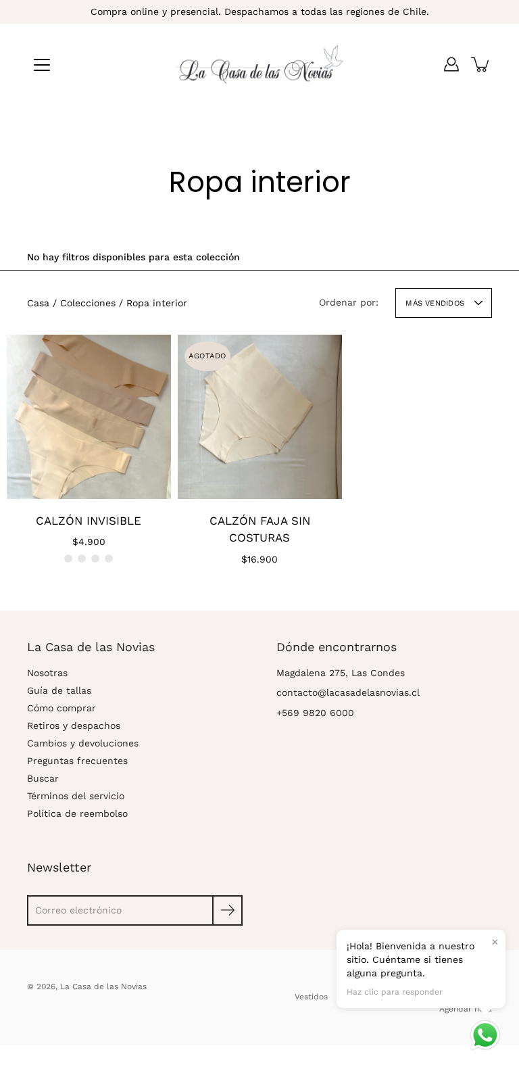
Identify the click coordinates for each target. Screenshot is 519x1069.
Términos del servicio (75, 795)
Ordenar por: (348, 302)
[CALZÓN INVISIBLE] (89, 417)
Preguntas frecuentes (77, 760)
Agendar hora (465, 1009)
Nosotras (47, 672)
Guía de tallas (59, 690)
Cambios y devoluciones (83, 743)
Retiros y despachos (73, 725)
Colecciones (88, 303)
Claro (68, 558)
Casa (38, 303)
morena (109, 558)
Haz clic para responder (395, 992)
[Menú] (42, 65)
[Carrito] (481, 64)
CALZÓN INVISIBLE (88, 520)
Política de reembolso (77, 813)
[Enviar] (227, 910)
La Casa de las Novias (103, 986)
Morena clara (95, 558)
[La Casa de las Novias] (259, 64)
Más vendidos (434, 303)
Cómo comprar (61, 708)
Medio (82, 558)
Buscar (43, 778)
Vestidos (311, 996)
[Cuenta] (451, 64)
